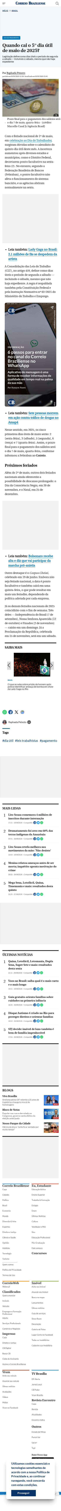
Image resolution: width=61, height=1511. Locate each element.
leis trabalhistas (27, 740)
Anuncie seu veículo (10, 1381)
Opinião (5, 1243)
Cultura (35, 1221)
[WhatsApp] (4, 713)
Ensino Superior (38, 1195)
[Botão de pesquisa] (57, 3)
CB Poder (36, 1390)
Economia (6, 1211)
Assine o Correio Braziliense (14, 1364)
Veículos (5, 1306)
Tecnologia (6, 1253)
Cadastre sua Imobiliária (42, 1345)
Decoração (36, 1324)
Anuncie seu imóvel (40, 1292)
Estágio (35, 1205)
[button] (38, 1485)
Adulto (5, 1318)
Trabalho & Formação (41, 1200)
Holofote (6, 1248)
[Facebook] (10, 713)
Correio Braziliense (15, 1186)
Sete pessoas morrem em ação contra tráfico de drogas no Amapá (33, 417)
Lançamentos (37, 1303)
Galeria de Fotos (39, 1329)
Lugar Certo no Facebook (42, 1335)
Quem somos (7, 1264)
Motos (5, 1402)
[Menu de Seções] (4, 3)
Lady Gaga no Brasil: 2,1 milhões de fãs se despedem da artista (32, 254)
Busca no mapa (38, 1297)
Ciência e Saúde (9, 1237)
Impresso (8, 1334)
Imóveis (5, 1301)
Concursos (39, 1253)
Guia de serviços (39, 1313)
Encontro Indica (38, 1420)
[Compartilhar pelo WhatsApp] (41, 823)
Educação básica (39, 1189)
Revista (35, 1409)
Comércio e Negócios (11, 1329)
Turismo (5, 1259)
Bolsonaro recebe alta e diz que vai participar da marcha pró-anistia (30, 560)
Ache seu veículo (9, 1376)
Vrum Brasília (37, 1395)
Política (5, 1200)
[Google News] (22, 713)
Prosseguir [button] (23, 1493)
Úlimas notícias (38, 1308)
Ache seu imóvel (38, 1287)
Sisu (33, 1232)
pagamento (49, 740)
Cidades (5, 1195)
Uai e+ (34, 1442)
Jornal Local (37, 1384)
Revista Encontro (43, 1400)
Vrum (6, 1372)
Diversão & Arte (9, 1221)
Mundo (5, 1216)
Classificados (11, 1292)
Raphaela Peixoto (17, 722)
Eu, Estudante (41, 1186)
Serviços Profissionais (11, 1323)
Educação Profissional (41, 1237)
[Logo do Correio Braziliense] (30, 3)
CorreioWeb (10, 1283)
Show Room (37, 1319)
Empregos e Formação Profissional (11, 1312)
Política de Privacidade (11, 1270)
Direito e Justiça (9, 1232)
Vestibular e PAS (39, 1227)
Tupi (33, 1448)
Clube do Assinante (10, 1359)
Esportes (6, 1227)
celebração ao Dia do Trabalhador (30, 140)
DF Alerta (36, 1379)
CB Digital (6, 1348)
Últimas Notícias (39, 1216)
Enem (34, 1211)
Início (5, 11)
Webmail (6, 1287)
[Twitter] (16, 713)
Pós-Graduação (38, 1243)
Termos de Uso (8, 1275)
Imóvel (36, 1283)
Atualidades (37, 1414)
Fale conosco (37, 1248)
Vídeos (5, 1397)
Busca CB (6, 1353)
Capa (4, 1189)
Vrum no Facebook (10, 1408)
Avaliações (6, 1392)
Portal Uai (36, 1437)
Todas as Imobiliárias (40, 1340)
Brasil (15, 11)
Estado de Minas (39, 1432)
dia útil (8, 740)
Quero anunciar (8, 1295)
